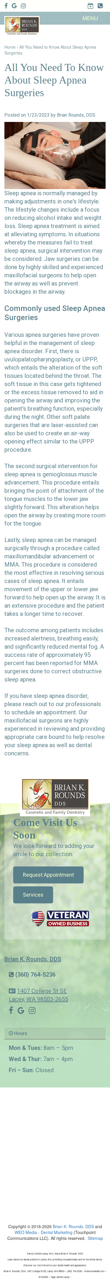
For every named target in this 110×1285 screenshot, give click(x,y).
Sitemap (95, 1238)
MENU (90, 18)
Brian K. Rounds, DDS (32, 959)
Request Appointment (48, 875)
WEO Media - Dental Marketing (43, 1232)
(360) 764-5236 (35, 974)
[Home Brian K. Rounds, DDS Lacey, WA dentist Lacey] (55, 796)
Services (33, 895)
